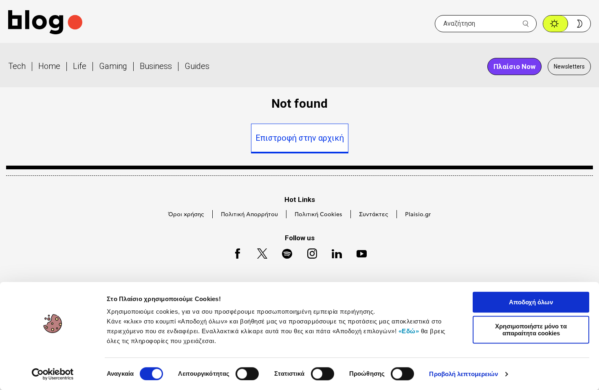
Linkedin (333, 252)
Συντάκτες (373, 214)
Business (156, 66)
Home (49, 66)
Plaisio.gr (418, 214)
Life (79, 66)
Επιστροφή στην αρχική (299, 138)
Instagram (308, 252)
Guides (197, 66)
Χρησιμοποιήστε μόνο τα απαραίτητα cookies (531, 330)
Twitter (258, 252)
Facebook (234, 252)
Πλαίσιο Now (514, 66)
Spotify (283, 252)
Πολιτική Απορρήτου (249, 214)
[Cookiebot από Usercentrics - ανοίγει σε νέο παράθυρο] (52, 374)
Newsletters (569, 66)
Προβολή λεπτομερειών (463, 373)
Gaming (113, 66)
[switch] (247, 373)
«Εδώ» (409, 331)
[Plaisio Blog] (45, 23)
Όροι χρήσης (186, 214)
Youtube (358, 252)
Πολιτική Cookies (318, 214)
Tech (17, 66)
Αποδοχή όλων (531, 302)
